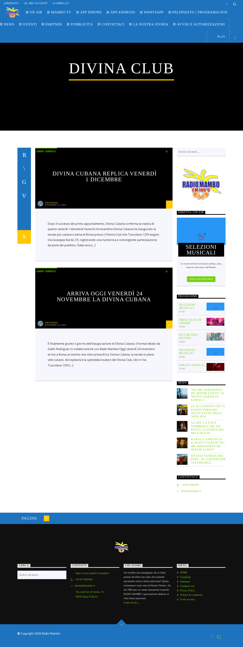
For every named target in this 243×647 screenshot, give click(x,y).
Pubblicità (82, 24)
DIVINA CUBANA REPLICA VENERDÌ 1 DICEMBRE (104, 176)
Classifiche (185, 577)
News (9, 24)
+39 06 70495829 (190, 484)
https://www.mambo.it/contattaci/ (92, 573)
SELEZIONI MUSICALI (187, 306)
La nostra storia (150, 24)
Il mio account (37, 3)
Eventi (30, 24)
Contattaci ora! (187, 586)
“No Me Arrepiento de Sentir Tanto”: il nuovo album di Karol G (207, 395)
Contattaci (113, 24)
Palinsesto (185, 581)
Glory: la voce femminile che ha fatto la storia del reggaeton (207, 428)
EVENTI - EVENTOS (46, 151)
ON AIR (36, 12)
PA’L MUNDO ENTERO (188, 336)
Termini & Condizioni (191, 595)
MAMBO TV (61, 12)
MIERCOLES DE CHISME (190, 321)
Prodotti (12, 3)
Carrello (61, 3)
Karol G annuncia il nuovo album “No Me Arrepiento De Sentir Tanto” (208, 444)
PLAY (220, 36)
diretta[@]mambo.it (191, 491)
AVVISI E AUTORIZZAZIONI (201, 24)
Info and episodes (201, 279)
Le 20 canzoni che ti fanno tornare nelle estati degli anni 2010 (208, 411)
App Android (122, 12)
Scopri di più (131, 602)
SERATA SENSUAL (192, 365)
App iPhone (91, 12)
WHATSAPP (154, 12)
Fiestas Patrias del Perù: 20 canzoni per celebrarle (208, 459)
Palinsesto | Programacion (200, 12)
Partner (54, 24)
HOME (183, 572)
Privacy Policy (187, 590)
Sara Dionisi (51, 202)
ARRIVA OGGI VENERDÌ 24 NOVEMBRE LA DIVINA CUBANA (104, 296)
